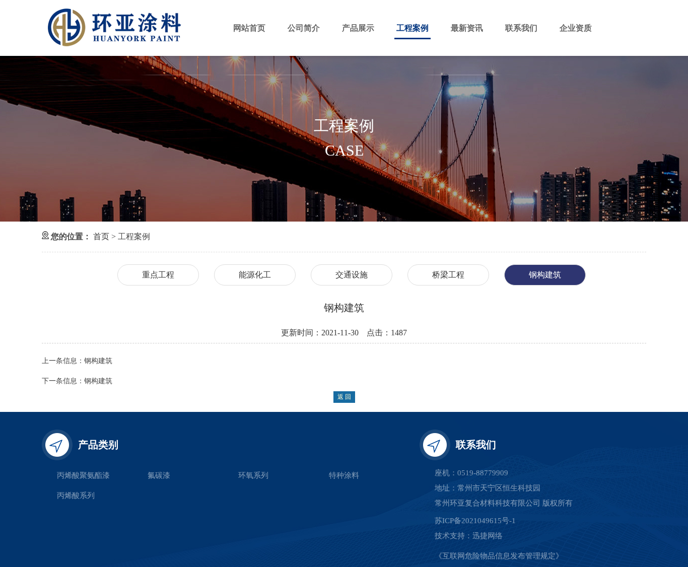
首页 (102, 236)
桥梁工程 (448, 274)
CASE (344, 150)
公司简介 (304, 28)
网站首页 (249, 28)
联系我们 (521, 28)
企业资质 (576, 28)
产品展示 (358, 28)
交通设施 (351, 274)
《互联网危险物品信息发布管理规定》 (499, 556)
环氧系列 (253, 475)
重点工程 (158, 274)
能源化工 (255, 274)
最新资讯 (467, 28)
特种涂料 (344, 475)
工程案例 (412, 28)
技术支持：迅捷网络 (469, 536)
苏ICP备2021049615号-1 (475, 521)
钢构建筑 (545, 274)
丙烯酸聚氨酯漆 (83, 475)
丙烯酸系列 (76, 495)
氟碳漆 (159, 475)
